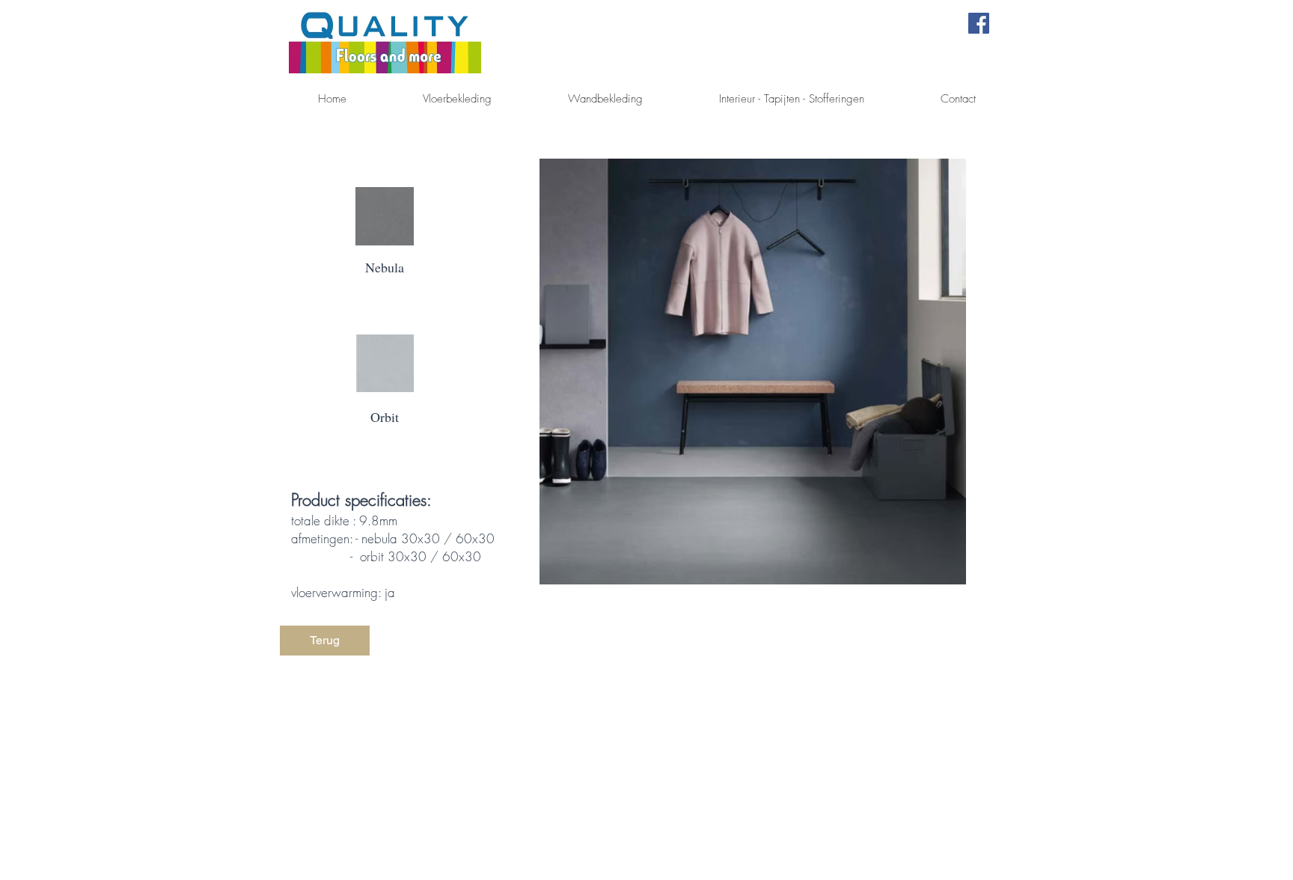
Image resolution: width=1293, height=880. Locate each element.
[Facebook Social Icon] (978, 23)
